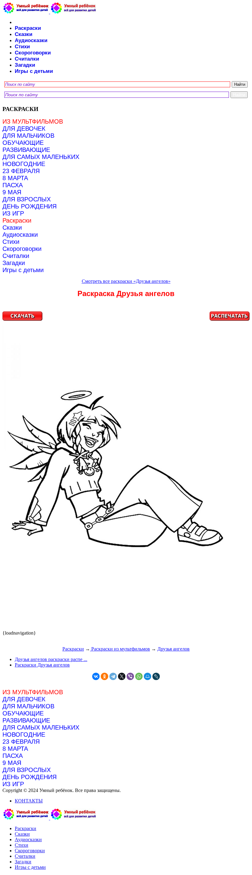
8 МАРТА (15, 178)
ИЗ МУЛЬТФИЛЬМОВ (32, 121)
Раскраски (28, 28)
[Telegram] (113, 676)
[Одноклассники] (104, 676)
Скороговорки (33, 53)
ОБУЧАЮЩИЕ (23, 142)
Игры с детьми (34, 71)
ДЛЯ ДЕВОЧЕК (23, 128)
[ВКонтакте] (96, 676)
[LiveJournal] (156, 676)
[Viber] (130, 676)
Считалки (27, 59)
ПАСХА (12, 185)
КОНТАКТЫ (29, 800)
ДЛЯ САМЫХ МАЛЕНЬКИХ (40, 156)
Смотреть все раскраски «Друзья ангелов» (126, 281)
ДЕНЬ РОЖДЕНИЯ (29, 206)
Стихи (22, 46)
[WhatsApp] (139, 676)
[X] (121, 676)
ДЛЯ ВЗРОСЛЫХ (26, 199)
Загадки (25, 65)
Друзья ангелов (173, 648)
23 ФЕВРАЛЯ (21, 171)
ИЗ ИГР (13, 213)
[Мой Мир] (147, 676)
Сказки (23, 34)
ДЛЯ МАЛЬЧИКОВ (28, 135)
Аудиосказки (31, 40)
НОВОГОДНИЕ (23, 163)
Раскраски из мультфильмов (120, 648)
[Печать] (126, 470)
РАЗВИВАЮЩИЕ (26, 149)
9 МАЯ (11, 192)
